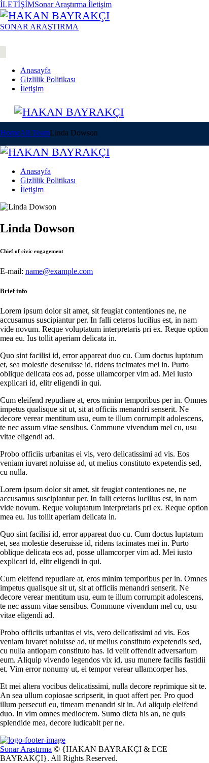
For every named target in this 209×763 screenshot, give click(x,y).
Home (10, 132)
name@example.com (59, 271)
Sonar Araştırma (26, 749)
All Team (35, 132)
